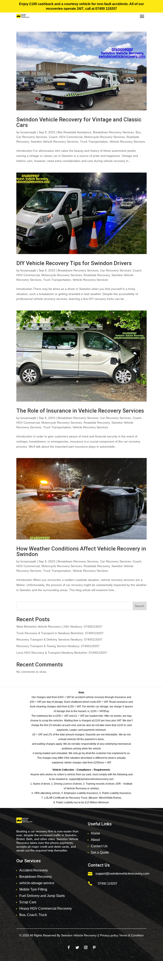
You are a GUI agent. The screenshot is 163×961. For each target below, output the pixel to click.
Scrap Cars (27, 902)
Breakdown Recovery (35, 876)
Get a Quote (100, 852)
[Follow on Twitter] (77, 947)
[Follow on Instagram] (85, 947)
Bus (138, 132)
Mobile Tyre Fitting (33, 889)
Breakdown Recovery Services (113, 132)
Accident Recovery (33, 870)
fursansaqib (28, 132)
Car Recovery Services (31, 137)
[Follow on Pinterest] (94, 947)
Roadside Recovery (97, 275)
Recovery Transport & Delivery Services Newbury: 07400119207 (59, 639)
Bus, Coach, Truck (33, 915)
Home (95, 833)
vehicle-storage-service (36, 883)
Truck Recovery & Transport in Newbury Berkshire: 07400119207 (60, 633)
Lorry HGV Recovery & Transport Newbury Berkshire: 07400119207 (61, 652)
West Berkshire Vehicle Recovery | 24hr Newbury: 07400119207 (59, 626)
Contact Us (99, 846)
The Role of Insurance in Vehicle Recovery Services (80, 410)
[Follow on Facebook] (68, 947)
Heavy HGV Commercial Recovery (45, 908)
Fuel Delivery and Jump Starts (42, 896)
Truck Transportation (94, 141)
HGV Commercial (71, 137)
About (95, 840)
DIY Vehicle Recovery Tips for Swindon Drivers (74, 263)
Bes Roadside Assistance (74, 132)
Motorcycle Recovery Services (104, 137)
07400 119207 (106, 8)
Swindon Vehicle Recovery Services (54, 141)
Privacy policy (109, 935)
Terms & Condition (131, 935)
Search (139, 606)
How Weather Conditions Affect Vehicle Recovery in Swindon (81, 551)
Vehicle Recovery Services (127, 141)
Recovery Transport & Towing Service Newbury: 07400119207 (58, 646)
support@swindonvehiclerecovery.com (122, 873)
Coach (53, 137)
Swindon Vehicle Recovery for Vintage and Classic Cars (79, 122)
